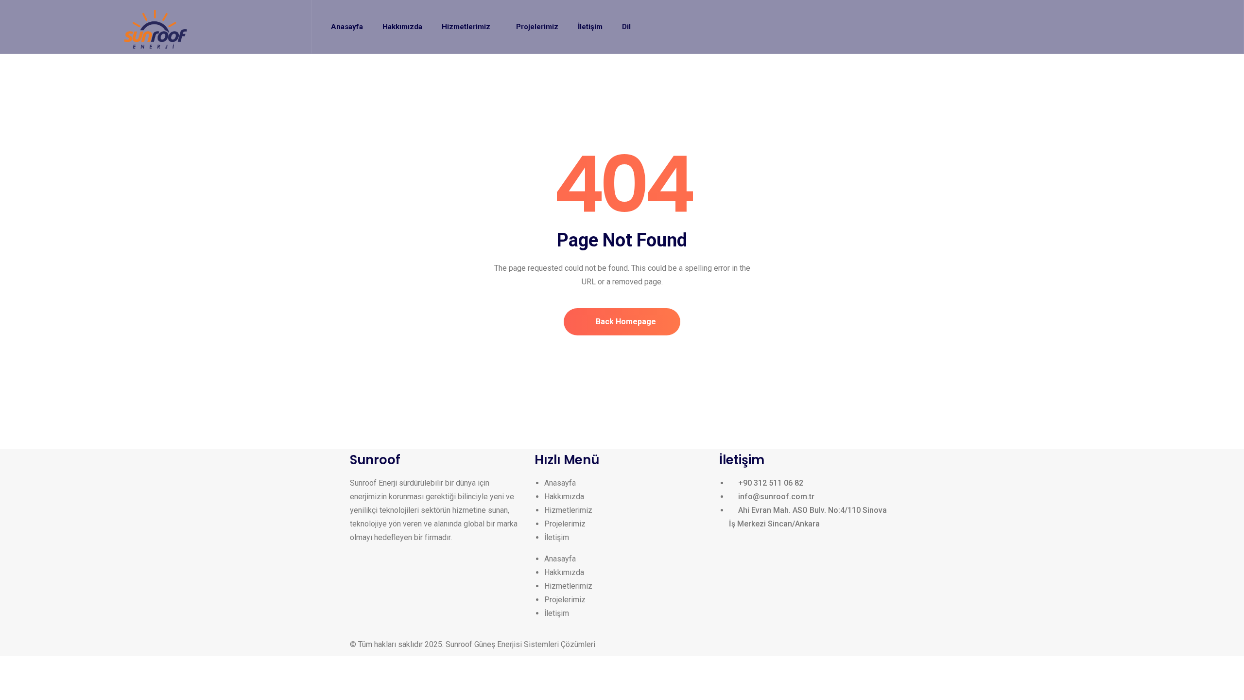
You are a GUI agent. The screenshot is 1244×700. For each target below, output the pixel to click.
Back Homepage (625, 321)
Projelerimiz (565, 523)
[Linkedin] (388, 590)
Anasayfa (560, 483)
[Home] (155, 29)
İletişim (556, 537)
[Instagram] (362, 590)
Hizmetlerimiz (568, 510)
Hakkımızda (564, 496)
